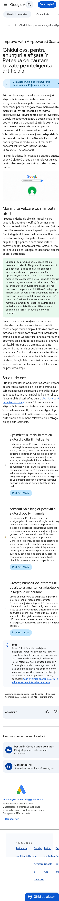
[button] (5, 4)
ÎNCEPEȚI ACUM (20, 493)
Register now (12, 819)
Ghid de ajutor (44, 897)
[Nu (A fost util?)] (55, 712)
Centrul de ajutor (17, 14)
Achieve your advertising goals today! (23, 799)
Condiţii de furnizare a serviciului (39, 864)
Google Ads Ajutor (22, 4)
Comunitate (42, 14)
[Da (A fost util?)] (47, 712)
